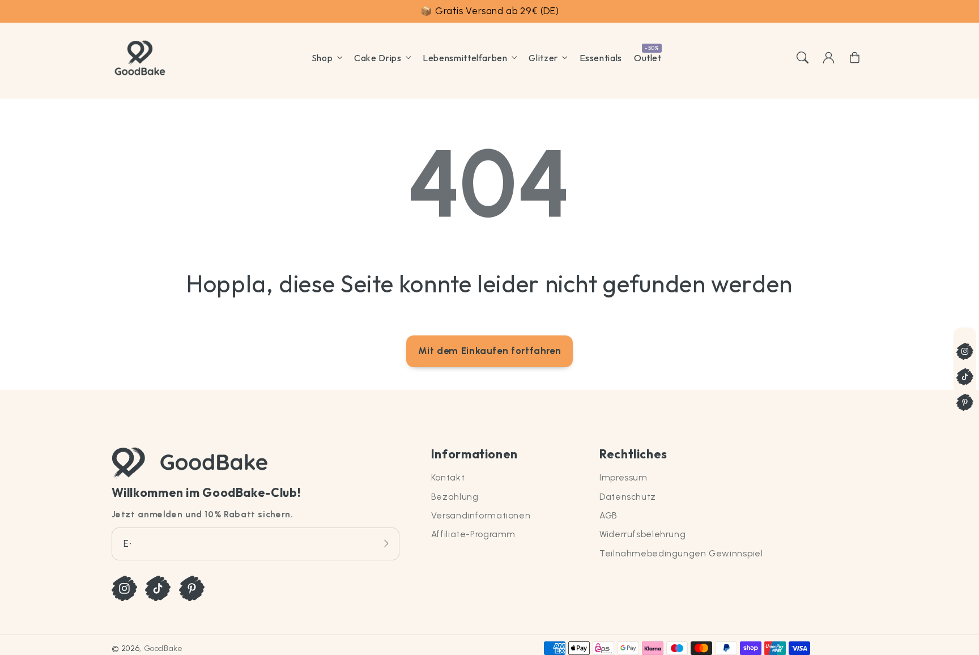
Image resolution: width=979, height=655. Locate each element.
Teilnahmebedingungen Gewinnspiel (681, 553)
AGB (608, 515)
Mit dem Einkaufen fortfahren (489, 350)
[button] (802, 58)
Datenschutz (627, 496)
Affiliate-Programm (473, 534)
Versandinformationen (481, 515)
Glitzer (543, 57)
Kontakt (448, 477)
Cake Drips (377, 57)
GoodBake (163, 648)
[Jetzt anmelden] (386, 544)
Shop (322, 57)
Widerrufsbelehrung (642, 534)
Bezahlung (455, 496)
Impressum (623, 477)
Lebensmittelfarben (465, 57)
